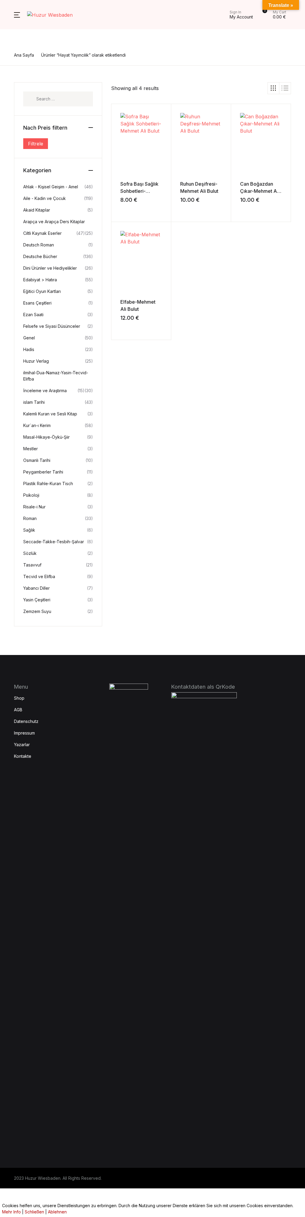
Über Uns (20, 52)
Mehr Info (11, 1211)
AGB (14, 83)
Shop (15, 36)
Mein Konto (22, 98)
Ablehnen (57, 1211)
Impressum (21, 67)
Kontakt (17, 114)
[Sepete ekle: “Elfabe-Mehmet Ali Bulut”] (122, 326)
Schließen (34, 1211)
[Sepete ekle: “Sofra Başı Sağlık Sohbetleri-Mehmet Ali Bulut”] (122, 208)
